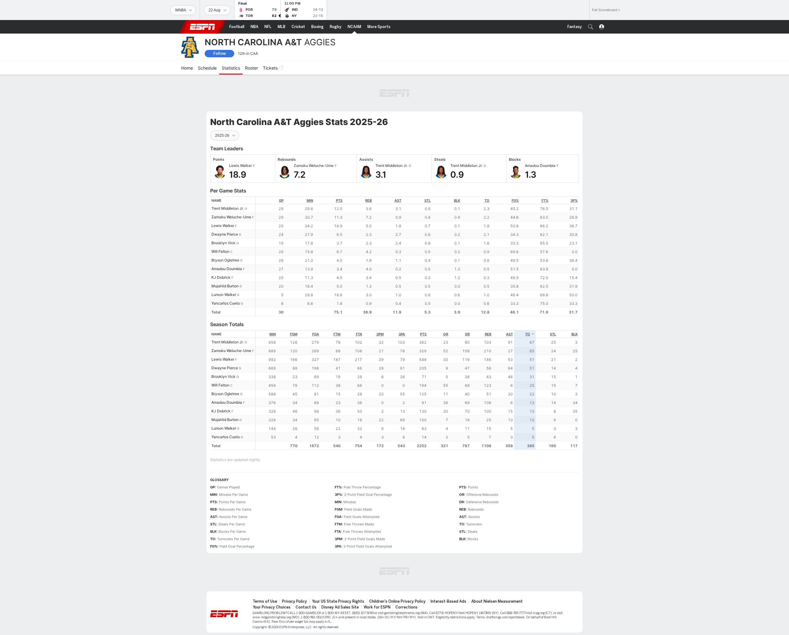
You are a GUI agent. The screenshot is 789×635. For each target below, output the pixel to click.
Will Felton (220, 251)
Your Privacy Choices (272, 607)
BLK (457, 200)
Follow (219, 53)
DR (467, 334)
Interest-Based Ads (448, 601)
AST (397, 200)
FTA (359, 334)
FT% (545, 200)
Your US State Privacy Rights (338, 601)
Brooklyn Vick (223, 243)
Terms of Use (265, 601)
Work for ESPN (377, 607)
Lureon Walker (223, 294)
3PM (380, 334)
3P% (574, 200)
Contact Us (306, 607)
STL (427, 200)
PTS (339, 200)
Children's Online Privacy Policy (397, 601)
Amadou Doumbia (226, 268)
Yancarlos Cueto (225, 303)
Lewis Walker (222, 225)
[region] (417, 256)
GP (281, 200)
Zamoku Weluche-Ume (231, 217)
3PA (402, 334)
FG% (515, 200)
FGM (293, 334)
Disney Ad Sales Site (340, 607)
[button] (590, 26)
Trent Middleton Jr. (227, 208)
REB (368, 200)
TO (486, 200)
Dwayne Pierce (224, 234)
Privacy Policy (294, 601)
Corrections (406, 607)
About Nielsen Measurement (497, 601)
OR (445, 334)
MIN (310, 200)
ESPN (202, 27)
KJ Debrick (221, 277)
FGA (315, 334)
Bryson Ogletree (225, 260)
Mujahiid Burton (225, 286)
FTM (337, 334)
